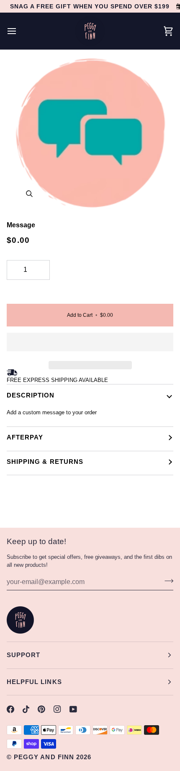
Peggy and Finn (44, 756)
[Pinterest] (41, 709)
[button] (90, 344)
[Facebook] (10, 709)
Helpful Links (34, 681)
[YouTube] (73, 709)
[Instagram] (57, 709)
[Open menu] (19, 31)
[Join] (166, 580)
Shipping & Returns (45, 461)
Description (31, 395)
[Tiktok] (26, 709)
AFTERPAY (25, 437)
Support (23, 654)
